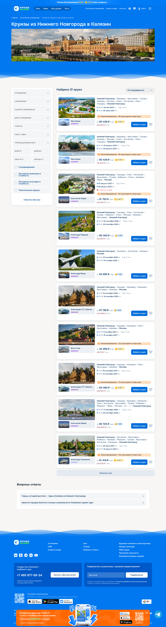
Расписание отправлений (95, 9)
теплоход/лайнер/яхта (25, 143)
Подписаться (136, 575)
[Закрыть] (146, 613)
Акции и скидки (111, 9)
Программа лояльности (129, 553)
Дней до (37, 151)
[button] (32, 93)
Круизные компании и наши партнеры (134, 543)
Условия (45, 619)
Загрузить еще (106, 473)
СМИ (50, 546)
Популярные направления (30, 18)
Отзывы (86, 546)
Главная (14, 18)
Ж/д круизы (56, 8)
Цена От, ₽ (19, 159)
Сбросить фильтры (32, 200)
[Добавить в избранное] (150, 124)
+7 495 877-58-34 (29, 575)
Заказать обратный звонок (65, 575)
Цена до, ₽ (38, 159)
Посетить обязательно (25, 110)
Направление (20, 101)
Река (38, 8)
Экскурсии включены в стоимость (30, 175)
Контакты (122, 9)
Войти (143, 9)
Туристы (18, 126)
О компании (53, 543)
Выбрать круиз (139, 124)
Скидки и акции (54, 550)
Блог (85, 543)
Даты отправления (23, 118)
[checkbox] (17, 167)
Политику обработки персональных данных (132, 582)
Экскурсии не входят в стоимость (29, 183)
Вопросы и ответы (90, 550)
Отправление (20, 93)
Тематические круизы (29, 190)
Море (45, 8)
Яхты (67, 8)
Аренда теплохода (127, 546)
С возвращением (27, 167)
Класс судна (20, 134)
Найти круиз (124, 550)
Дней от (18, 151)
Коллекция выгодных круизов (131, 556)
